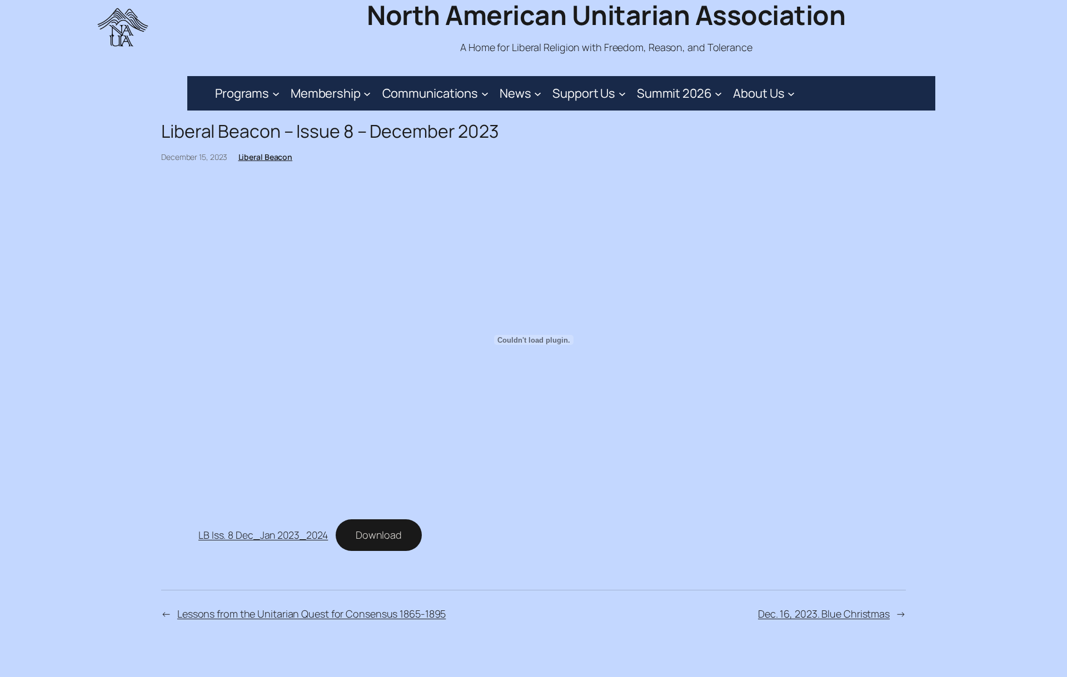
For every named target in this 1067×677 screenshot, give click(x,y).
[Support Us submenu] (622, 93)
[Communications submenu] (484, 93)
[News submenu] (537, 93)
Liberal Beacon (265, 157)
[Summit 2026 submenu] (718, 93)
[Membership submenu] (367, 93)
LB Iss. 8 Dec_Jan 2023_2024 (263, 534)
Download (379, 534)
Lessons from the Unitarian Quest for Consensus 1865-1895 (311, 613)
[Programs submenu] (276, 93)
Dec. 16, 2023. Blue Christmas (824, 613)
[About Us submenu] (791, 93)
